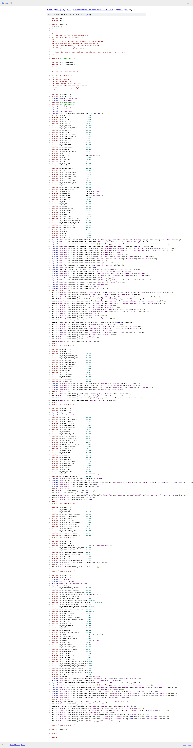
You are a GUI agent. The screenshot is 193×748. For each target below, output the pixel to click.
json (189, 745)
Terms (23, 745)
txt (184, 745)
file (88, 15)
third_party (60, 10)
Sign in (189, 3)
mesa (69, 10)
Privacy (17, 745)
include (120, 10)
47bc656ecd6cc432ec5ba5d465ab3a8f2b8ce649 (93, 10)
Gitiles (12, 745)
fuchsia (50, 10)
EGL (126, 10)
